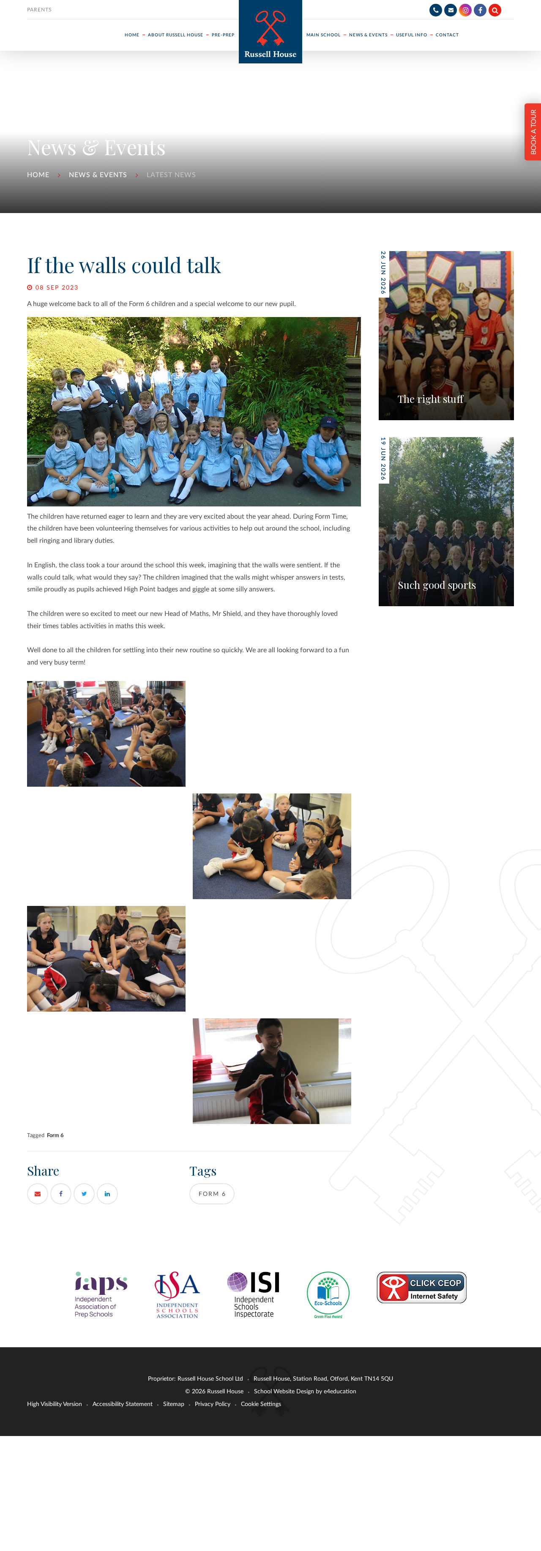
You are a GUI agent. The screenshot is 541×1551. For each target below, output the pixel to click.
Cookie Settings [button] (261, 1404)
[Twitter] (84, 1193)
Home (38, 175)
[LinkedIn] (107, 1193)
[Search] (495, 10)
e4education (340, 1392)
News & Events (98, 175)
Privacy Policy (212, 1404)
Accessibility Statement (123, 1404)
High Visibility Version (54, 1404)
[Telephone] (435, 10)
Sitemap (173, 1404)
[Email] (450, 10)
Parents (39, 9)
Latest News (171, 175)
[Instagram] (465, 10)
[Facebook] (480, 10)
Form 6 (55, 1135)
